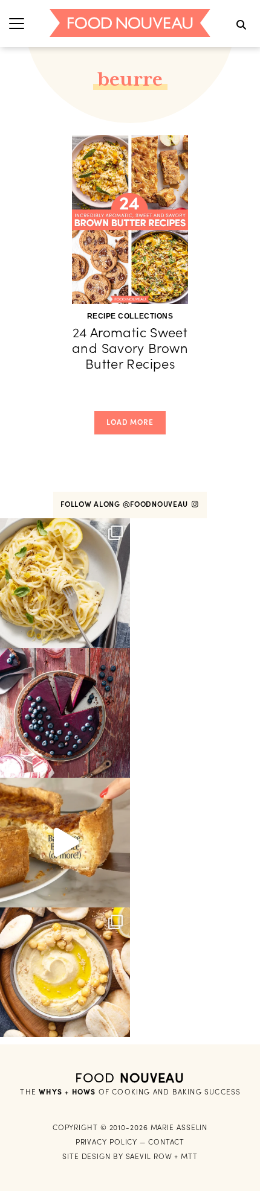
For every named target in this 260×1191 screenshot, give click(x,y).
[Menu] (16, 23)
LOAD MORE (130, 422)
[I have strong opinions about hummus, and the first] (65, 972)
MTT (189, 1156)
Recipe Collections (130, 316)
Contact (166, 1141)
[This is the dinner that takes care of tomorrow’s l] (65, 842)
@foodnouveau (156, 504)
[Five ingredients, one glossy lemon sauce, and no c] (65, 583)
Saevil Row (149, 1156)
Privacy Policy (107, 1141)
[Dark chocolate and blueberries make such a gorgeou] (65, 713)
